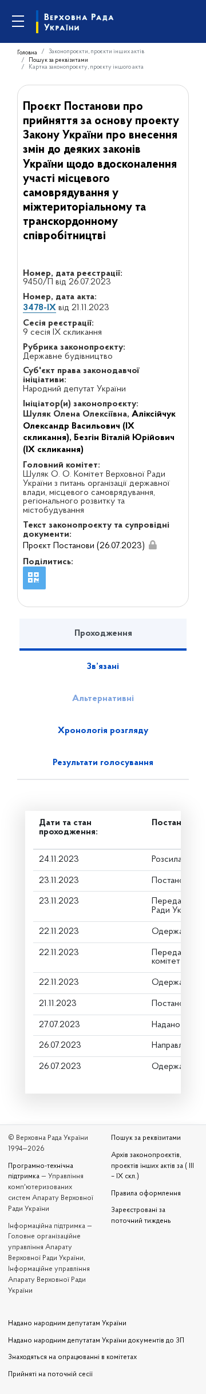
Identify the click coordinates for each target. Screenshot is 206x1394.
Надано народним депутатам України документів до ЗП (96, 1340)
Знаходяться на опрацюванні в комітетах (72, 1357)
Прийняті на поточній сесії (50, 1374)
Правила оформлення (146, 1193)
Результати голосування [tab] (103, 762)
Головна (27, 53)
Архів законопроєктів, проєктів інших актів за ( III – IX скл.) (152, 1166)
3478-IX (39, 307)
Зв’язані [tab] (103, 666)
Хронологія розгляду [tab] (103, 730)
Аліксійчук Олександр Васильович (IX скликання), (99, 426)
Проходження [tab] (103, 633)
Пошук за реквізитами (58, 60)
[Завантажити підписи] (153, 545)
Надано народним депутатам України (67, 1323)
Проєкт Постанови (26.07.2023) (84, 546)
